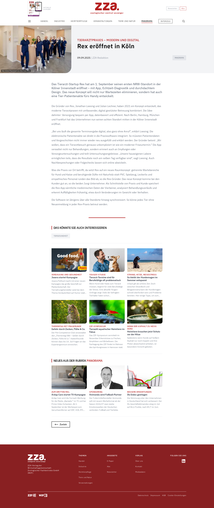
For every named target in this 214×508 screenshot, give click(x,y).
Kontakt (138, 466)
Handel (44, 21)
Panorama (147, 21)
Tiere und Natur (126, 21)
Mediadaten (140, 472)
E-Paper (110, 461)
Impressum (155, 495)
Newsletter (112, 472)
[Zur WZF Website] (43, 495)
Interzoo (165, 21)
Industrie (59, 21)
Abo (108, 466)
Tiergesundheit (61, 236)
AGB (164, 495)
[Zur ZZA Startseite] (37, 458)
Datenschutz (143, 495)
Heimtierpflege (79, 21)
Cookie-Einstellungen (177, 495)
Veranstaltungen (102, 21)
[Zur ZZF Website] (32, 495)
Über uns (139, 461)
